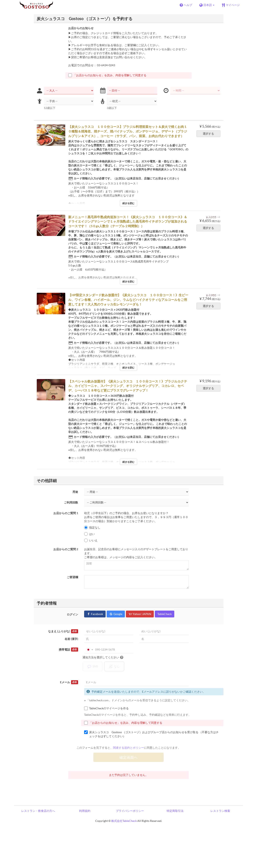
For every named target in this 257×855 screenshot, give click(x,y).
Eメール (68, 682)
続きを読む (128, 203)
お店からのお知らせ (81, 28)
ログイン (72, 614)
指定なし (94, 527)
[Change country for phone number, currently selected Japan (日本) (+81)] (89, 649)
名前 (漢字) (71, 638)
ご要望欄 (72, 577)
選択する (208, 133)
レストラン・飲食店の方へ (38, 810)
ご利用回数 (71, 502)
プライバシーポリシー (130, 810)
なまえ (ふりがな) (62, 631)
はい (92, 534)
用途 (75, 491)
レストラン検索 (220, 810)
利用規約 (84, 810)
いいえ (93, 540)
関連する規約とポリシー (128, 747)
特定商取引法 (175, 810)
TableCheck (164, 614)
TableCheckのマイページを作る (109, 708)
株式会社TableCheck (124, 820)
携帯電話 (68, 649)
